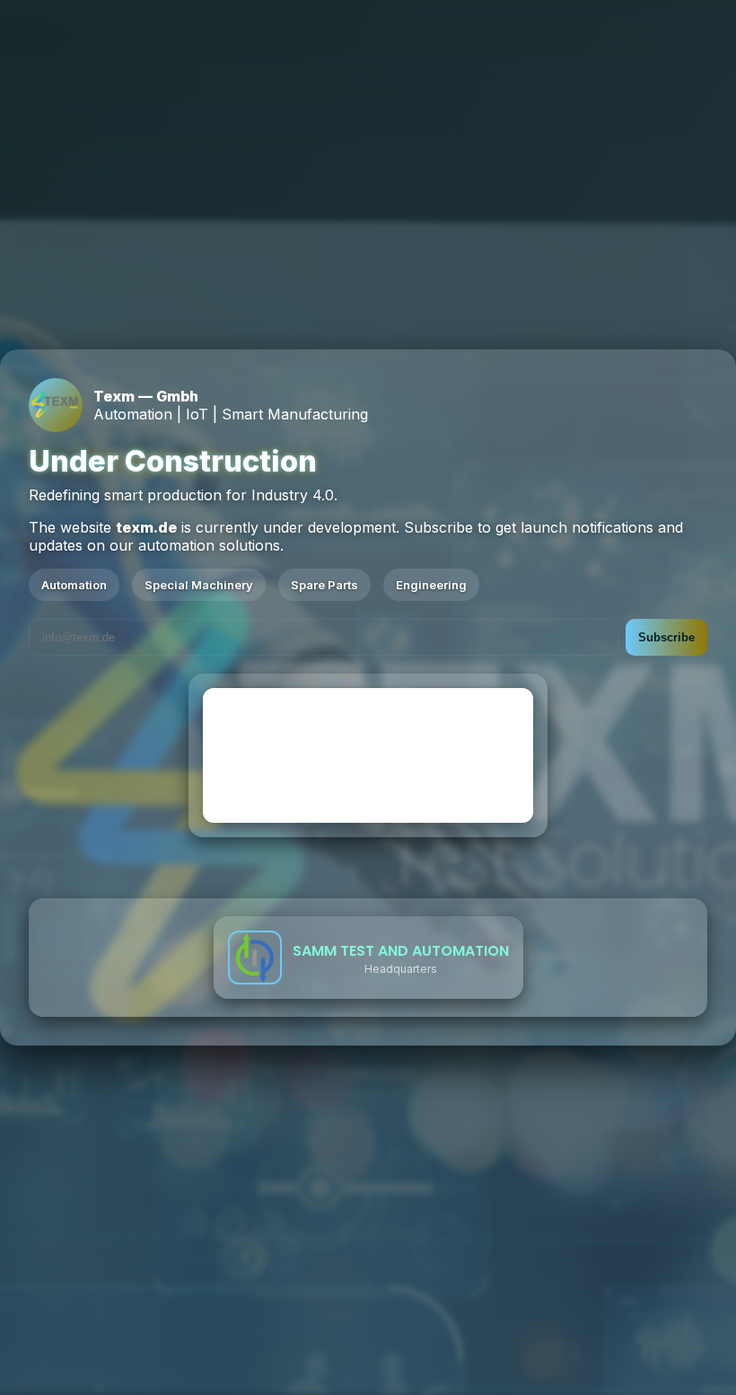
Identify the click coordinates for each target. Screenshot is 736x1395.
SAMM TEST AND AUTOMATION (401, 950)
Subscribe (666, 637)
